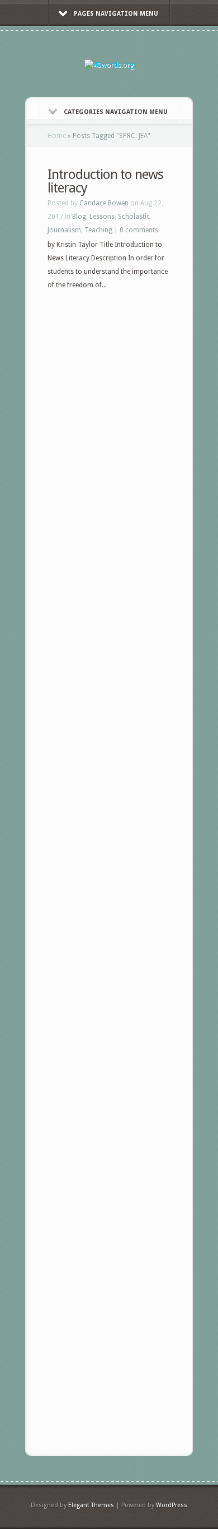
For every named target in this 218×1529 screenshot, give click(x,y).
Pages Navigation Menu (116, 13)
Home (57, 136)
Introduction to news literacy (105, 181)
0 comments (139, 230)
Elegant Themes (91, 1505)
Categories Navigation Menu (116, 112)
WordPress (171, 1505)
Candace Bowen (104, 203)
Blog (79, 217)
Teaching (98, 230)
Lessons (102, 217)
